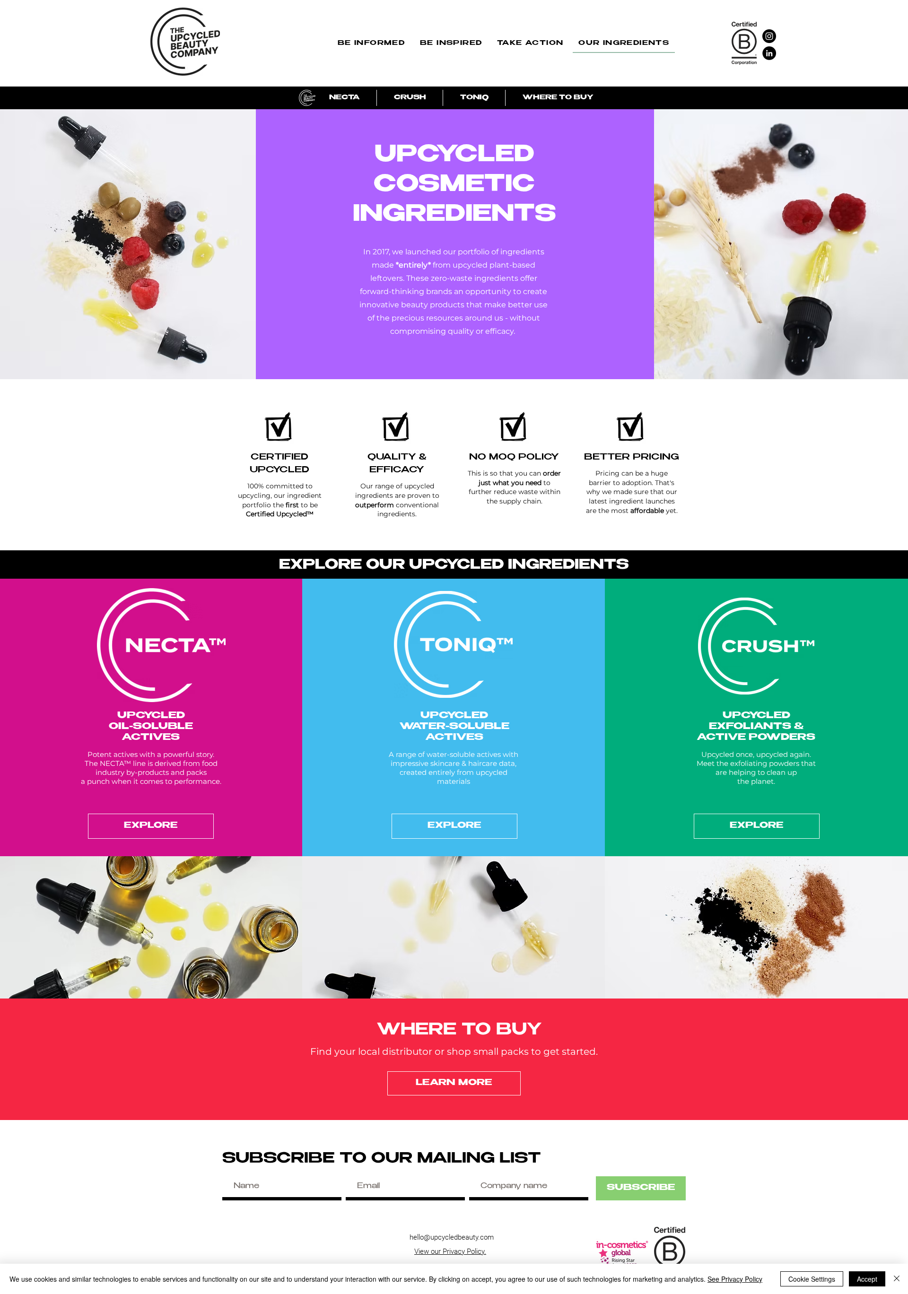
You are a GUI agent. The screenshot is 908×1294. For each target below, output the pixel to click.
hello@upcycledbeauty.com (452, 1237)
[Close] (896, 1278)
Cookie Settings (811, 1279)
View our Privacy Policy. (450, 1251)
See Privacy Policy (734, 1279)
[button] (371, 44)
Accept (867, 1279)
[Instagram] (769, 36)
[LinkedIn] (769, 53)
